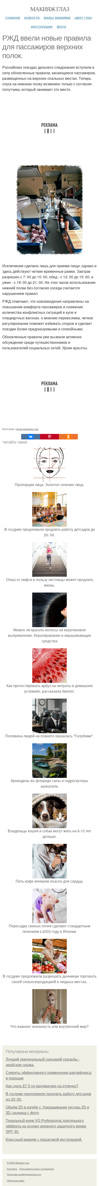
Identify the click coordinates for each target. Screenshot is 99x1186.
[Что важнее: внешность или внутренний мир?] (49, 1020)
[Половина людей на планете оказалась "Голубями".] (49, 730)
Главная (12, 17)
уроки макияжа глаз (26, 429)
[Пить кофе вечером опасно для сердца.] (49, 875)
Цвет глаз (83, 17)
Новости (32, 17)
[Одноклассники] (68, 436)
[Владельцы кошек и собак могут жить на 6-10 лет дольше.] (49, 825)
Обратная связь (15, 1180)
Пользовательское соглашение (36, 1168)
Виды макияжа (57, 17)
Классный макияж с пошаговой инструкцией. (44, 1140)
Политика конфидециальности (24, 1174)
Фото (61, 26)
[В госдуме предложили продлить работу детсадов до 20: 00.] (49, 523)
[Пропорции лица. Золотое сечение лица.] (49, 479)
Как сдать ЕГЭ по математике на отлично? (42, 1086)
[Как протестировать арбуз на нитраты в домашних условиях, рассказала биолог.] (49, 680)
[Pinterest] (49, 436)
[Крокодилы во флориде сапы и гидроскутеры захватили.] (49, 775)
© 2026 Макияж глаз (18, 1162)
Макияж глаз (49, 9)
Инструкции (41, 26)
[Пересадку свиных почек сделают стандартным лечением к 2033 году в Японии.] (49, 920)
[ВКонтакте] (30, 436)
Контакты (12, 1168)
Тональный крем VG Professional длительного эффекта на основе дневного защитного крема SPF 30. (46, 1126)
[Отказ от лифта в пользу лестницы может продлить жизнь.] (49, 574)
